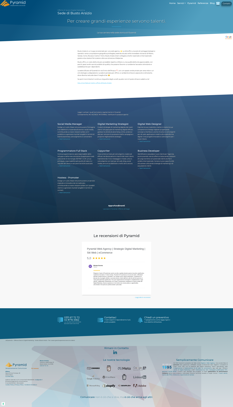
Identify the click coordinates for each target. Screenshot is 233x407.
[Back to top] (227, 401)
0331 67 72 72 (72, 317)
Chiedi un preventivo (156, 317)
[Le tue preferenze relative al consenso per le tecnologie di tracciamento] (3, 404)
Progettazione (177, 368)
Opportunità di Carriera (187, 375)
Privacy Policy (19, 384)
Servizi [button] (180, 3)
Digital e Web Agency (208, 363)
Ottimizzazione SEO (202, 370)
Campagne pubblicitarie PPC (218, 370)
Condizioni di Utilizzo (30, 384)
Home (172, 3)
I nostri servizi (222, 373)
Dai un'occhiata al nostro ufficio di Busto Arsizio (95, 83)
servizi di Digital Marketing (181, 370)
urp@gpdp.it (39, 379)
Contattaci (110, 317)
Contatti (226, 3)
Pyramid (191, 3)
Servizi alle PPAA (167, 375)
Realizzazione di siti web (192, 368)
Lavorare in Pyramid (110, 209)
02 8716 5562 (71, 319)
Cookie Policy (9, 384)
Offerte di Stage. (124, 209)
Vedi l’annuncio (64, 139)
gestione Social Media (169, 371)
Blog (212, 3)
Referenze (203, 3)
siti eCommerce (207, 368)
